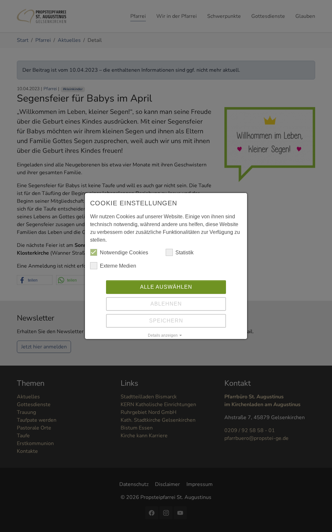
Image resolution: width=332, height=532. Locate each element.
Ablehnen (166, 304)
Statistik (184, 252)
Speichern (166, 320)
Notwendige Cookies (124, 252)
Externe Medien (118, 266)
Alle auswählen (166, 287)
